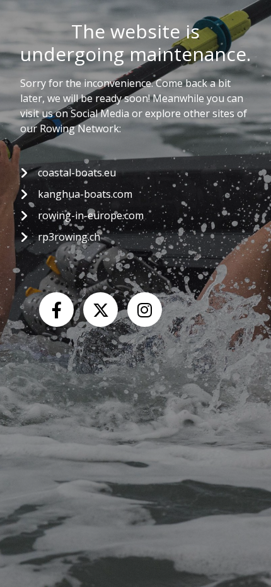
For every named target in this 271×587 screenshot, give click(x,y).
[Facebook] (56, 309)
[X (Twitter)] (100, 309)
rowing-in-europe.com (91, 215)
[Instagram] (144, 309)
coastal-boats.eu (77, 173)
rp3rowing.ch (69, 237)
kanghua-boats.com (85, 194)
